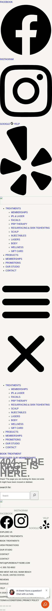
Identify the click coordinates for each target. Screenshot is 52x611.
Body (14, 243)
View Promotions (9, 545)
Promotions (13, 263)
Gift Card (17, 251)
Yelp (2, 588)
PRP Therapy (19, 224)
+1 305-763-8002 (7, 567)
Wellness (17, 247)
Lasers (15, 239)
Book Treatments (9, 541)
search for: (5, 487)
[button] (26, 328)
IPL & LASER (17, 216)
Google (4, 584)
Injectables (18, 235)
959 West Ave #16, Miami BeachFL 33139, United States (15, 573)
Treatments (13, 208)
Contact (11, 270)
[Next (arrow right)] (4, 609)
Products (12, 255)
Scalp (15, 232)
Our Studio (13, 267)
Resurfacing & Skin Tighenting (30, 228)
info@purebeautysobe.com (15, 563)
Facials (15, 220)
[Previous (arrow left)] (1, 609)
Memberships (19, 212)
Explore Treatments (11, 536)
